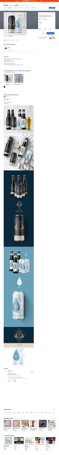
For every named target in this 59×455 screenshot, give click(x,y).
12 (9, 40)
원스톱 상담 (33, 7)
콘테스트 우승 (26, 450)
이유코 (9, 47)
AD (58, 0)
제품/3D (9, 372)
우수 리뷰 (51, 450)
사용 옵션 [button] (40, 24)
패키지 (11, 372)
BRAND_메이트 (11, 36)
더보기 (54, 409)
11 (18, 40)
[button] (46, 22)
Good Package (18, 84)
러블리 (7, 96)
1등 (4, 96)
